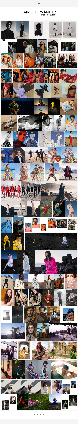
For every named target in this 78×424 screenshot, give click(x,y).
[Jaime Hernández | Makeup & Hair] (39, 13)
